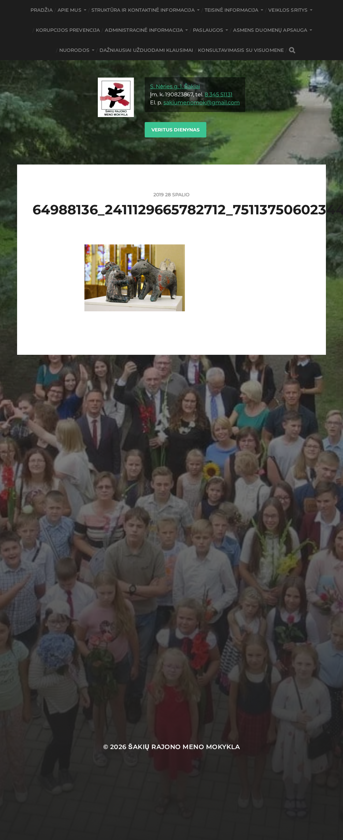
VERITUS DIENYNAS (175, 130)
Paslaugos (208, 30)
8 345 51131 (218, 94)
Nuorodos (74, 50)
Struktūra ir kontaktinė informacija (143, 10)
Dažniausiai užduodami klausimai (146, 50)
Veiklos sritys (287, 10)
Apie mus (69, 10)
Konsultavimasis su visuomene (241, 50)
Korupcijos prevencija (68, 30)
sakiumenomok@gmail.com (201, 102)
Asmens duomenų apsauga (270, 30)
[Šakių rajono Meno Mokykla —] (115, 112)
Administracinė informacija (144, 30)
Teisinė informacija (232, 10)
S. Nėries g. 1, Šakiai (175, 86)
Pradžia (41, 10)
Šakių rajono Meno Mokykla (184, 747)
